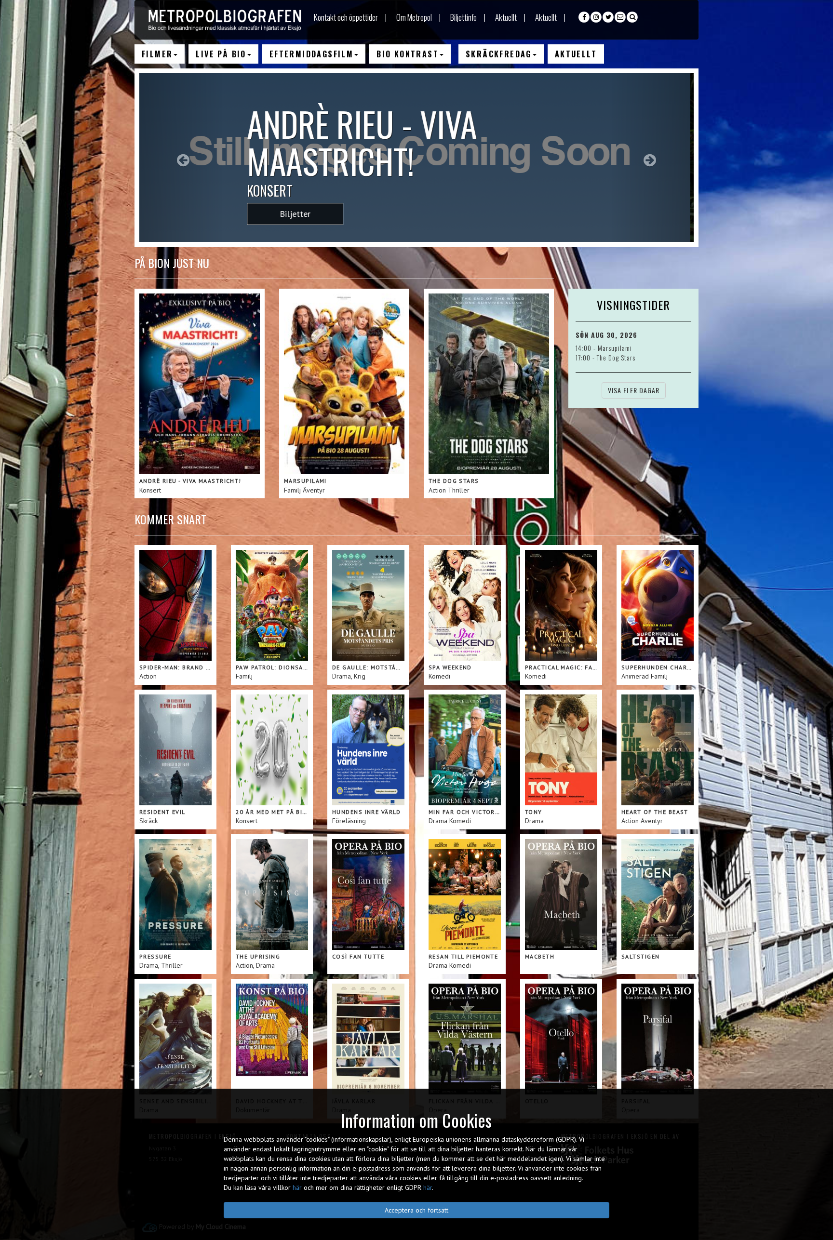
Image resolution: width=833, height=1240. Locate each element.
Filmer (157, 54)
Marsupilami (615, 348)
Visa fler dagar (633, 390)
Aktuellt (506, 17)
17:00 (584, 357)
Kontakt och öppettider (346, 17)
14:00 (584, 348)
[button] (181, 157)
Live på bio (221, 54)
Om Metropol (414, 17)
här (297, 1187)
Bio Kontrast (407, 54)
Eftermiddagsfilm (311, 54)
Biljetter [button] (298, 213)
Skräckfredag (499, 54)
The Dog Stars (616, 357)
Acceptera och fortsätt (416, 1210)
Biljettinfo (463, 17)
